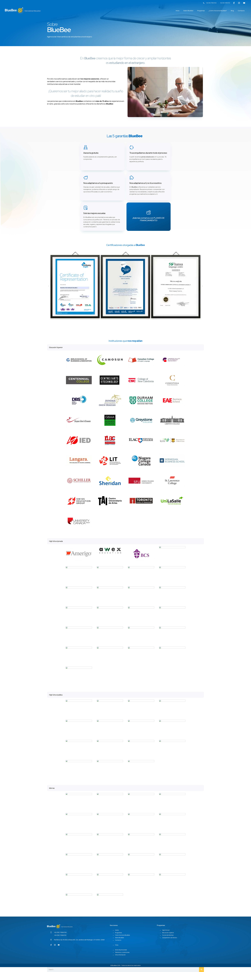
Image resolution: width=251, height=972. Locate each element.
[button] (49, 286)
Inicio (177, 11)
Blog (232, 11)
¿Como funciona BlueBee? (218, 11)
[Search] (201, 969)
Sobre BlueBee (188, 11)
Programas (201, 11)
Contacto (241, 11)
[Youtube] (244, 3)
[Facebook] (51, 945)
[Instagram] (239, 3)
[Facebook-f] (234, 3)
